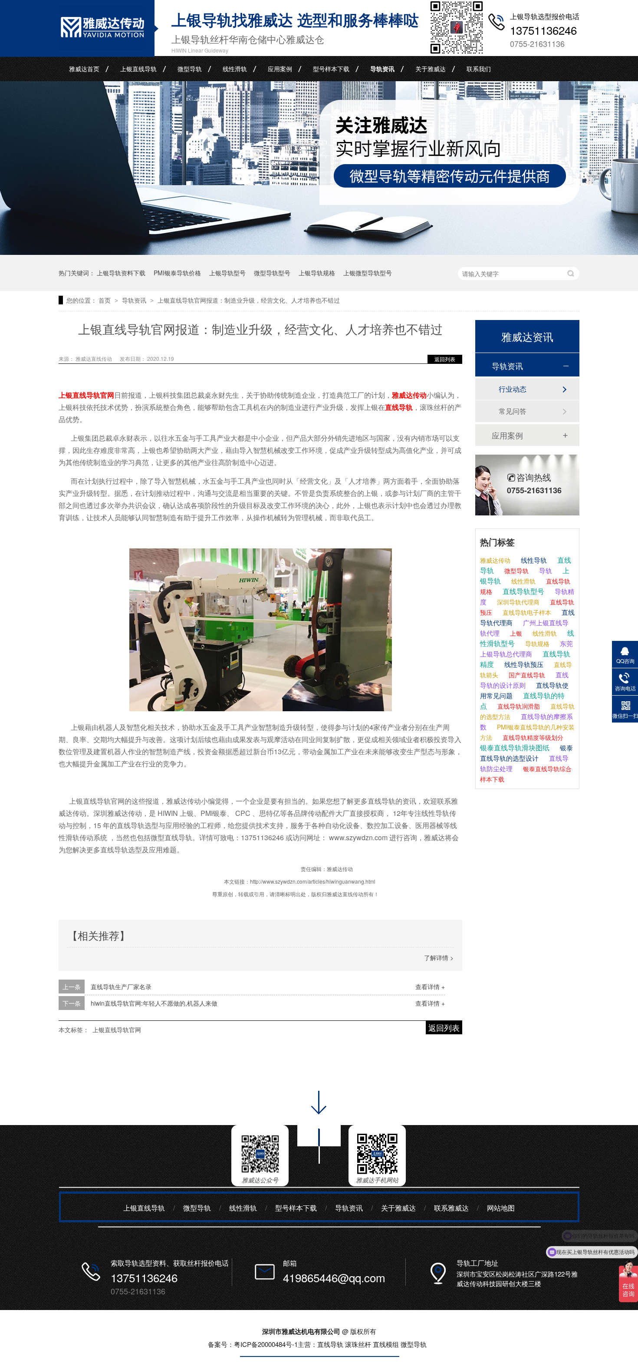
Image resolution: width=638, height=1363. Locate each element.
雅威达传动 (409, 395)
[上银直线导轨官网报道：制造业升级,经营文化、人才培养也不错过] (102, 46)
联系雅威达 (451, 1208)
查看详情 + (430, 986)
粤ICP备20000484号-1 (266, 1344)
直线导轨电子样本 (526, 612)
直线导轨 (399, 407)
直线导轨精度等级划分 (532, 737)
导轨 (544, 570)
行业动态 (512, 389)
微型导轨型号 (272, 272)
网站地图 (501, 1208)
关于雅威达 (430, 68)
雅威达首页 (84, 68)
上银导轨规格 (317, 272)
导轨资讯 (382, 68)
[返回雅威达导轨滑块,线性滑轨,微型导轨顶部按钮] (319, 1167)
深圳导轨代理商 (517, 601)
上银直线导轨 (138, 68)
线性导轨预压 (523, 664)
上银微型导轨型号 (367, 272)
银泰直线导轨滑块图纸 (514, 747)
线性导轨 (533, 559)
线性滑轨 (235, 68)
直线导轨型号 (522, 591)
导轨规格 (536, 643)
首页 (105, 300)
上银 (515, 633)
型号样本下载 (331, 68)
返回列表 (444, 359)
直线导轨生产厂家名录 (121, 986)
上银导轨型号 (227, 272)
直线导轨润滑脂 (518, 706)
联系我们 (479, 68)
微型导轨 (190, 68)
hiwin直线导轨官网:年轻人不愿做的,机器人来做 (154, 1003)
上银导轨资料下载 (121, 272)
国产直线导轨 (526, 674)
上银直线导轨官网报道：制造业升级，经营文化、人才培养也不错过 (249, 300)
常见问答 (512, 411)
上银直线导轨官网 (86, 395)
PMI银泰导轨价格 (177, 272)
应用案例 (280, 68)
